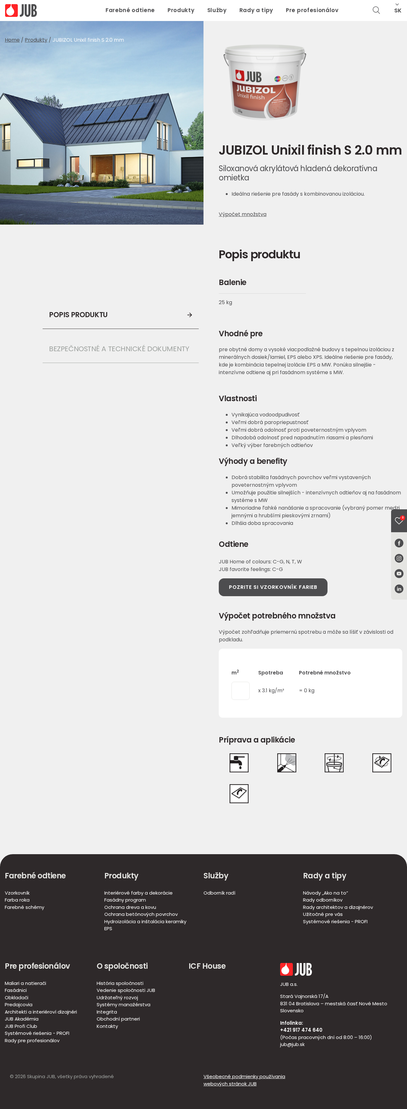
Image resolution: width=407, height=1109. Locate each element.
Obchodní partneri (118, 1018)
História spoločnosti (120, 983)
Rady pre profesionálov (32, 1040)
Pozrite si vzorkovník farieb (273, 587)
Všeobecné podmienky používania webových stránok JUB (244, 1080)
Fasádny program (125, 899)
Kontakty (107, 1026)
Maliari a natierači (25, 983)
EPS (108, 928)
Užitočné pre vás (323, 914)
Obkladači (16, 997)
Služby (217, 10)
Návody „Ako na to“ (325, 892)
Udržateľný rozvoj (117, 997)
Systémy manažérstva (123, 1004)
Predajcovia (18, 1004)
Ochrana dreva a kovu (130, 907)
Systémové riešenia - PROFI (335, 921)
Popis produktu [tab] (78, 315)
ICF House (207, 966)
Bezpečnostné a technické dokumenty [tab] (119, 349)
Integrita (107, 1011)
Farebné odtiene (130, 10)
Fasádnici (16, 990)
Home (12, 40)
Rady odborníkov (322, 899)
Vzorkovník (17, 892)
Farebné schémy (24, 907)
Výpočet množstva (242, 214)
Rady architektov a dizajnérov (338, 907)
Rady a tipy (256, 10)
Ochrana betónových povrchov (141, 914)
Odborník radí (219, 892)
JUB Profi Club (21, 1026)
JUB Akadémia (21, 1018)
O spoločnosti (122, 966)
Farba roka (17, 899)
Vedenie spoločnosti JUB (126, 990)
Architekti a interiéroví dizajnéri (41, 1011)
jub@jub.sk (292, 1044)
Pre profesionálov (312, 10)
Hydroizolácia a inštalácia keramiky (145, 921)
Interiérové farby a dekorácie (138, 892)
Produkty (181, 10)
